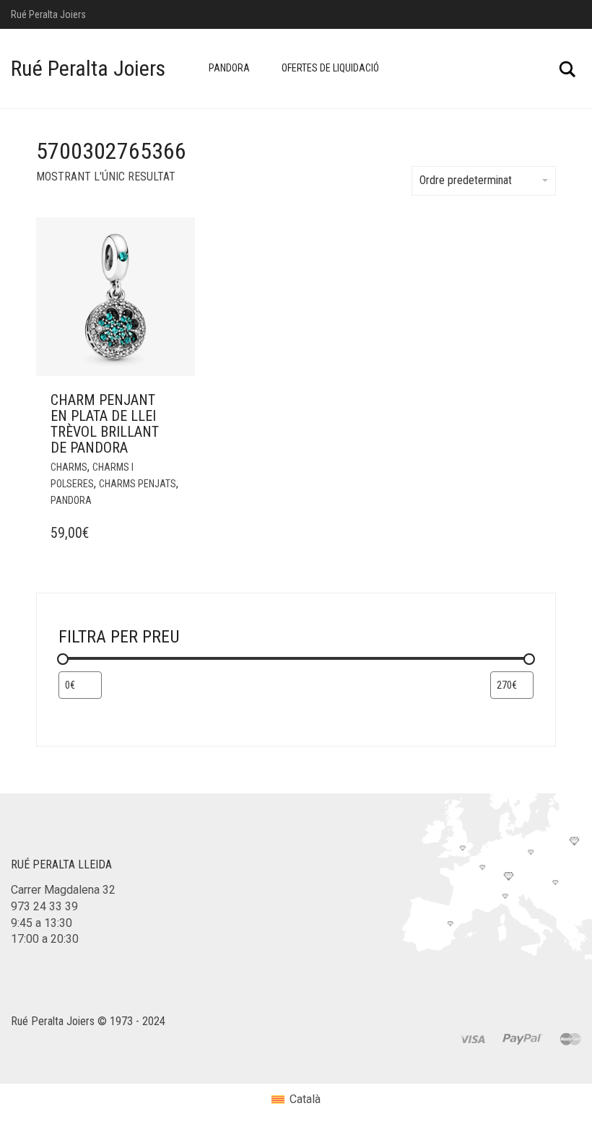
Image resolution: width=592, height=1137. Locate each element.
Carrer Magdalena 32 (63, 890)
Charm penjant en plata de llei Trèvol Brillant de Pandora (105, 423)
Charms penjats (137, 483)
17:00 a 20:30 (45, 939)
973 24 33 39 (44, 906)
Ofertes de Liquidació (330, 68)
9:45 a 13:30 (41, 923)
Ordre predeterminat (465, 180)
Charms (69, 467)
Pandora (229, 68)
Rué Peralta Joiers (88, 68)
